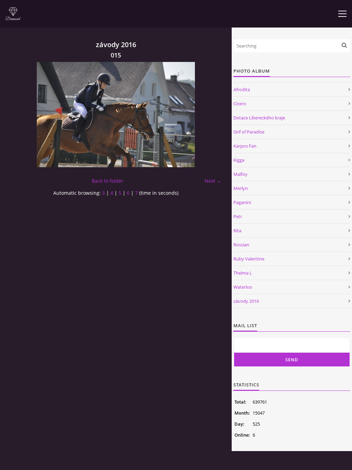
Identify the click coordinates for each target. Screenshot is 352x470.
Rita (237, 230)
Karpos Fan (244, 146)
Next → (213, 181)
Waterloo (242, 287)
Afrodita (241, 89)
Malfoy (240, 174)
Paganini (242, 202)
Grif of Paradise (248, 132)
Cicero (239, 103)
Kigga (238, 160)
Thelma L (242, 273)
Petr (237, 216)
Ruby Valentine (248, 259)
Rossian (241, 245)
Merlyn (240, 188)
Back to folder (107, 181)
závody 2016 (246, 301)
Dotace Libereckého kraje (259, 118)
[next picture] (210, 114)
